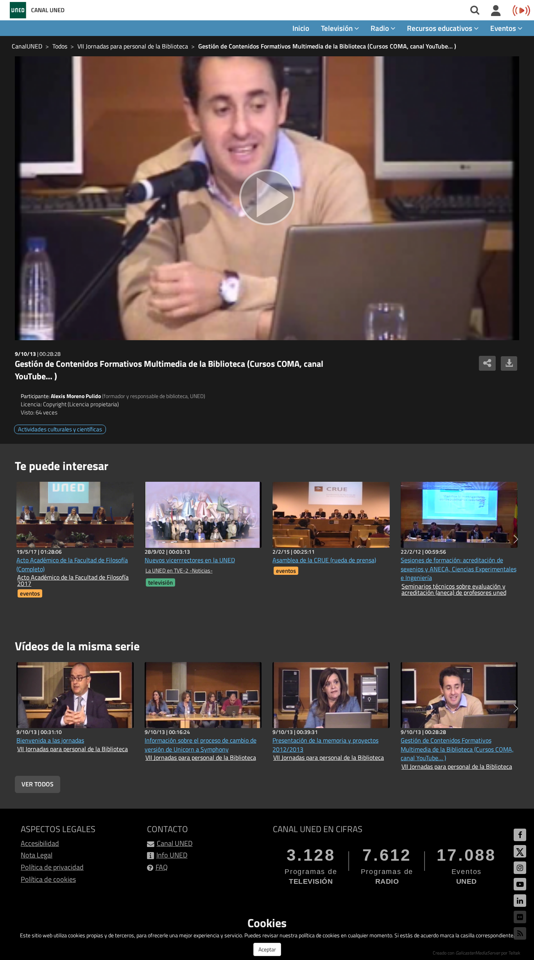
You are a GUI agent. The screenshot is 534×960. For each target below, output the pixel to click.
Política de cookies (48, 879)
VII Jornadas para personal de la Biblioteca (132, 46)
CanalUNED (27, 46)
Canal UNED (175, 843)
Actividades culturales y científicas (60, 429)
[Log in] (496, 11)
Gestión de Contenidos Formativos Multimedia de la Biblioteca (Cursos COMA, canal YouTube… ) (327, 46)
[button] (516, 539)
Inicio (300, 28)
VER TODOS (38, 784)
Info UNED (172, 855)
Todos (59, 46)
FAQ (162, 867)
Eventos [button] (504, 28)
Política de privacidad (52, 867)
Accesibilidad (40, 843)
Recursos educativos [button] (440, 28)
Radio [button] (381, 28)
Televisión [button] (337, 28)
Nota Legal (36, 855)
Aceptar (267, 949)
